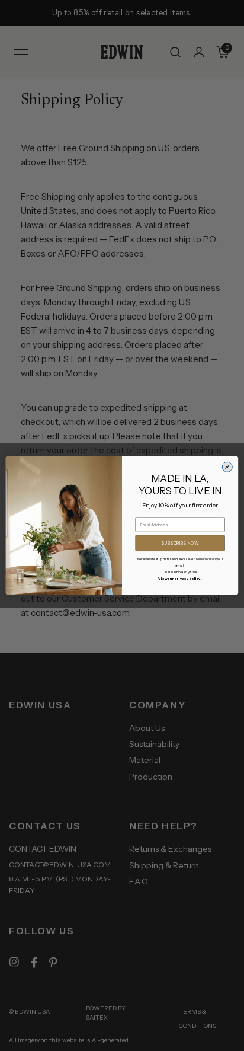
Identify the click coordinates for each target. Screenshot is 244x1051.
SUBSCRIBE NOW (180, 543)
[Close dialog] (227, 467)
